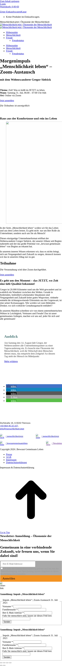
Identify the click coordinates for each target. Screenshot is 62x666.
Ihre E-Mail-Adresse (13, 612)
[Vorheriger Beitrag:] (1, 665)
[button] (11, 386)
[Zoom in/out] (10, 662)
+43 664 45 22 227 (9, 426)
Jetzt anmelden (7, 100)
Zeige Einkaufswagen (10, 11)
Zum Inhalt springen (9, 1)
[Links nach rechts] (4, 665)
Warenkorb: (9, 6)
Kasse (23, 11)
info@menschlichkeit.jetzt (12, 429)
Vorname (7, 606)
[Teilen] (4, 662)
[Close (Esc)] (1, 662)
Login (3, 4)
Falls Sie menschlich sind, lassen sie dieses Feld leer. (27, 615)
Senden (7, 622)
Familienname (10, 609)
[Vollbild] (7, 662)
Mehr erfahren (11, 361)
